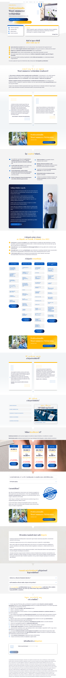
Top (24, 1)
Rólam (27, 1)
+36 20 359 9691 (14, 587)
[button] (10, 110)
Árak (34, 1)
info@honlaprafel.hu (36, 587)
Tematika (31, 1)
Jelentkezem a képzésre (49, 142)
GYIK (37, 1)
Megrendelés (41, 1)
